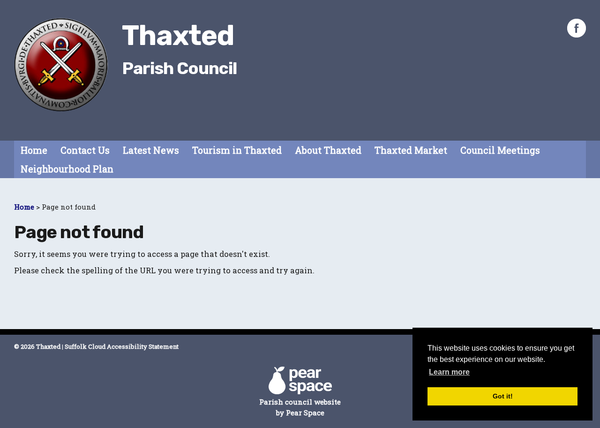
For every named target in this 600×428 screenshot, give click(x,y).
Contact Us (85, 150)
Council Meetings (500, 150)
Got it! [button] (503, 396)
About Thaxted (328, 150)
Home (34, 150)
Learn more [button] (449, 372)
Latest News (151, 150)
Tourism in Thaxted (237, 150)
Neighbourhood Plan (67, 169)
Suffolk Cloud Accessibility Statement (122, 346)
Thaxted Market (411, 150)
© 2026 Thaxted (37, 346)
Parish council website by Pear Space (300, 407)
